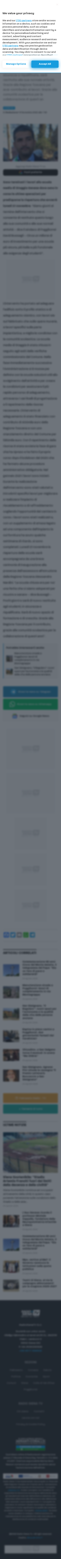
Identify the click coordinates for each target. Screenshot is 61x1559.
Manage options (16, 64)
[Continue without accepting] (57, 4)
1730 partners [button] (24, 21)
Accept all (45, 64)
